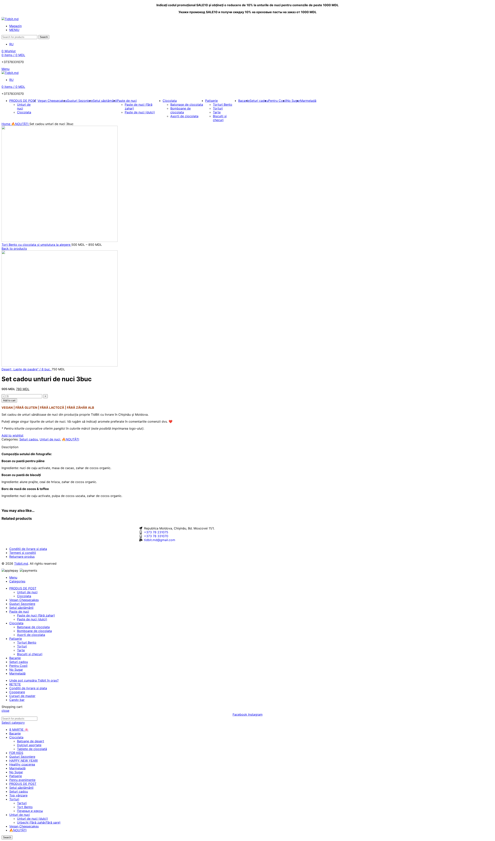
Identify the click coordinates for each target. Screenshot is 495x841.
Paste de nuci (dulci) (140, 112)
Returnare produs (22, 556)
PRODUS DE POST (22, 784)
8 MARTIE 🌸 (18, 729)
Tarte (217, 112)
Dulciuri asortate (29, 745)
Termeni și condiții (22, 553)
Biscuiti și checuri (29, 654)
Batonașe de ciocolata (186, 104)
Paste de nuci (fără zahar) (36, 615)
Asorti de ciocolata (31, 635)
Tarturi (22, 803)
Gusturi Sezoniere (22, 757)
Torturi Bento (222, 104)
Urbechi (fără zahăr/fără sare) (39, 822)
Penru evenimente (22, 780)
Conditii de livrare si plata (28, 549)
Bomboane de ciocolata (180, 110)
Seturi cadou (28, 439)
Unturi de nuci (50, 439)
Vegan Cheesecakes (24, 826)
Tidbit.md (21, 563)
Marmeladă (17, 768)
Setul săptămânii (21, 788)
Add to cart (9, 400)
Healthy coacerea (22, 764)
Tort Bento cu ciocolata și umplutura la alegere (36, 245)
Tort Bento (25, 807)
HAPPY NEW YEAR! (23, 760)
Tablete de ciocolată (32, 749)
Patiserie (15, 776)
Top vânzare (18, 795)
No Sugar (16, 772)
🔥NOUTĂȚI (20, 124)
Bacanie (15, 733)
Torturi (218, 108)
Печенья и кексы (30, 811)
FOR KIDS (16, 753)
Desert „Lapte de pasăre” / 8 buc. (27, 369)
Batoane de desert (30, 741)
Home (6, 124)
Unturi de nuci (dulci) (32, 818)
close (5, 711)
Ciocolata (24, 112)
